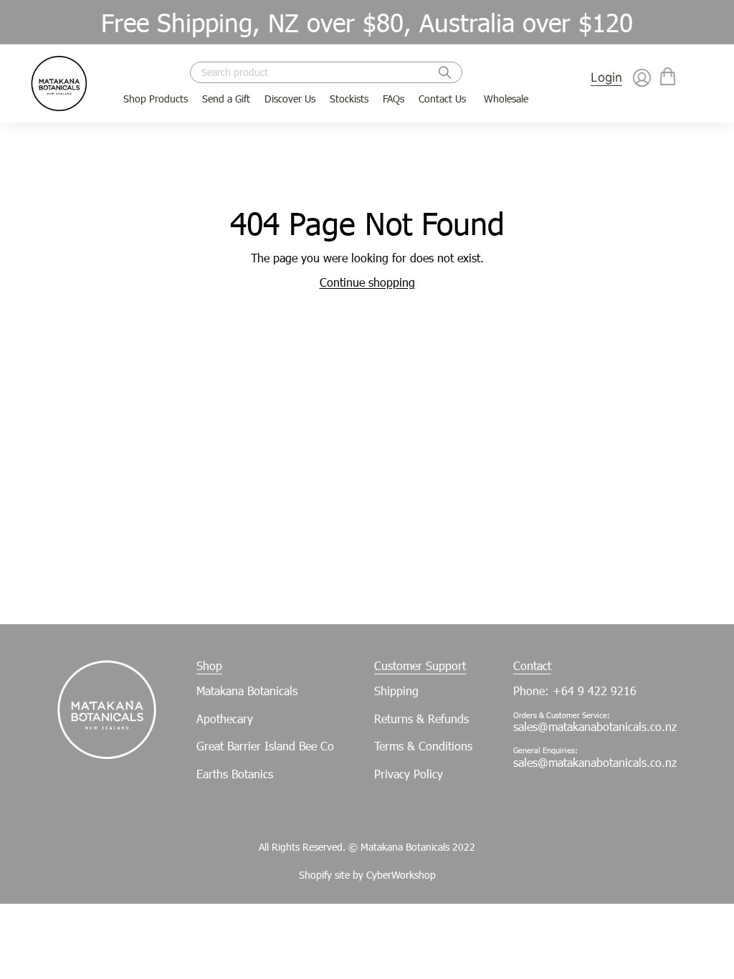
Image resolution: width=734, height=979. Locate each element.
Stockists (349, 98)
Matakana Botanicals (246, 690)
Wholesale (506, 98)
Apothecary (224, 718)
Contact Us (442, 98)
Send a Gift (226, 98)
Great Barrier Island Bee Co (265, 746)
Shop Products (155, 98)
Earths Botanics (234, 773)
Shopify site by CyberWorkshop (367, 875)
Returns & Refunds (421, 718)
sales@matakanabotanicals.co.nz (595, 726)
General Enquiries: (545, 750)
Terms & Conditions (423, 746)
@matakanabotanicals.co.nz (607, 762)
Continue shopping (367, 282)
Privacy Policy (408, 773)
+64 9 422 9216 (595, 690)
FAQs (393, 98)
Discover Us (289, 98)
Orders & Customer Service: (561, 715)
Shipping (396, 690)
